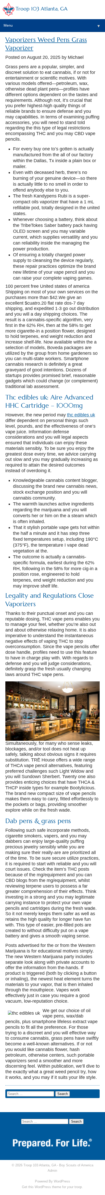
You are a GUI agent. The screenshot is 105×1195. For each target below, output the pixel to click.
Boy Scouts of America (76, 1165)
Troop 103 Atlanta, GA (42, 9)
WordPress (62, 1181)
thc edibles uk (81, 414)
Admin (52, 1170)
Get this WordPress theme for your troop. (52, 1187)
